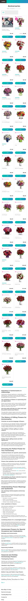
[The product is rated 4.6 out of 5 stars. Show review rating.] (17, 74)
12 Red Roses (17, 307)
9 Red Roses (17, 261)
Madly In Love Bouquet (6, 284)
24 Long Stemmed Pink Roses (19, 354)
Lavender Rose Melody (6, 98)
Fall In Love (17, 98)
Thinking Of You (5, 75)
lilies (17, 470)
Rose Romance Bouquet (6, 307)
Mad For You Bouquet (19, 168)
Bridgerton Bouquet (18, 122)
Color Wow (17, 330)
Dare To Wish (4, 52)
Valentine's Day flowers (15, 568)
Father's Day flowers (15, 575)
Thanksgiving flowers (18, 562)
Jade (3, 145)
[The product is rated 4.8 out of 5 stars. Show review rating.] (17, 28)
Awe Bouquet (4, 214)
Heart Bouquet (17, 214)
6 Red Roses (4, 168)
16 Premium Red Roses (6, 353)
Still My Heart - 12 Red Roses (6, 331)
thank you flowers (5, 550)
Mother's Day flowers (5, 575)
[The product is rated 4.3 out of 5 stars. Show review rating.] (4, 51)
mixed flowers (21, 468)
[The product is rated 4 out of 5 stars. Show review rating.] (4, 143)
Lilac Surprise (17, 29)
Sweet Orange (17, 75)
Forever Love (17, 284)
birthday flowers (23, 536)
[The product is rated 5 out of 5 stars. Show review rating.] (4, 74)
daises (18, 525)
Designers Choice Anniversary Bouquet (6, 30)
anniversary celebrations (9, 475)
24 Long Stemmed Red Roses (6, 378)
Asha (16, 145)
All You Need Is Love (19, 191)
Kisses (16, 52)
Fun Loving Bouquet (6, 122)
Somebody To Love (5, 191)
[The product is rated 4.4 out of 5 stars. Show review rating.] (4, 97)
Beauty (3, 261)
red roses (15, 468)
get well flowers (8, 543)
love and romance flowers (7, 537)
